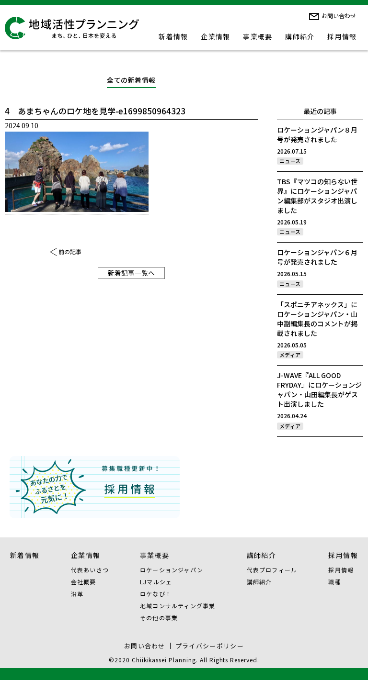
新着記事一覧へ (131, 273)
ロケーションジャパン (171, 570)
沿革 (77, 594)
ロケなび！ (156, 594)
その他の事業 (159, 617)
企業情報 (215, 36)
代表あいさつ (90, 570)
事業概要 (258, 36)
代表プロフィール (272, 570)
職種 (334, 582)
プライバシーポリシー (209, 645)
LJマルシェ (156, 582)
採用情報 (342, 36)
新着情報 (173, 36)
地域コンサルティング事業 (177, 606)
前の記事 (69, 251)
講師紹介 (300, 36)
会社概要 (83, 582)
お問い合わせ (339, 15)
